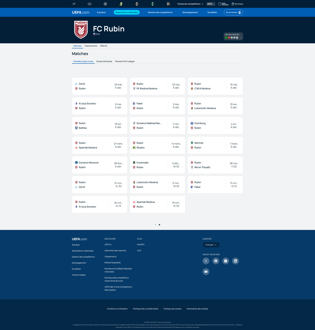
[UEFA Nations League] (168, 3)
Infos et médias (79, 327)
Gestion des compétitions (83, 309)
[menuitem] (103, 12)
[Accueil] (79, 291)
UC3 (139, 303)
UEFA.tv (108, 297)
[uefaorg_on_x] (206, 316)
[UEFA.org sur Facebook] (215, 316)
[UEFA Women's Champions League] (90, 3)
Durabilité (76, 321)
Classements (91, 46)
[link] (101, 12)
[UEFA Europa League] (137, 3)
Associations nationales (82, 303)
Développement (79, 315)
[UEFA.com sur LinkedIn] (235, 316)
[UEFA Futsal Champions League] (74, 3)
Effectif (103, 46)
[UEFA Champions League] (105, 3)
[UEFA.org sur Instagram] (225, 316)
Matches (77, 46)
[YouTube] (206, 327)
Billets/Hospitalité (113, 315)
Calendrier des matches (115, 303)
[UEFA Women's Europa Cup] (121, 3)
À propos (76, 297)
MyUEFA (140, 297)
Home (81, 12)
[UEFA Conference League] (153, 3)
